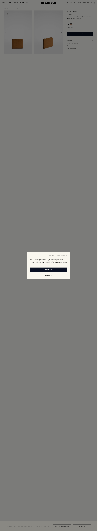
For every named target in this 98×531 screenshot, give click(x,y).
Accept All (48, 270)
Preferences (48, 275)
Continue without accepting (58, 255)
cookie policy (33, 263)
